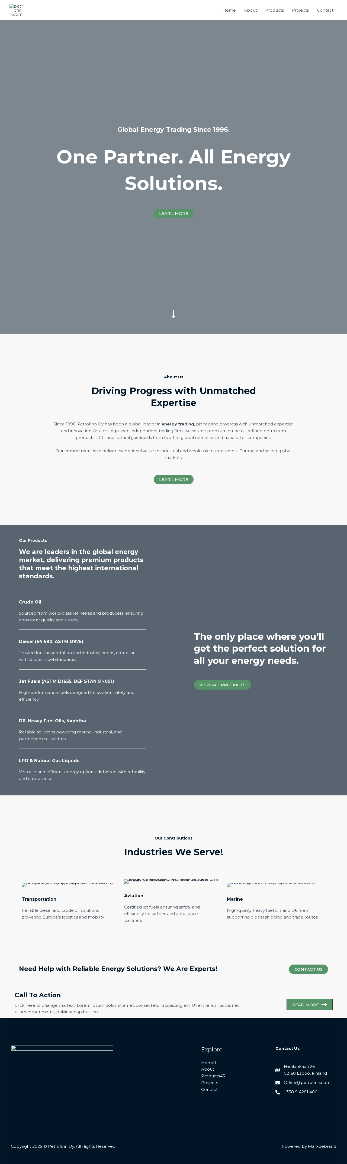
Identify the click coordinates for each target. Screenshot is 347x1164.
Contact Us (308, 969)
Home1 (208, 1062)
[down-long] (173, 276)
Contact (325, 10)
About (250, 10)
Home (229, 10)
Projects (300, 10)
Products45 (213, 1075)
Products (274, 10)
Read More (305, 1004)
